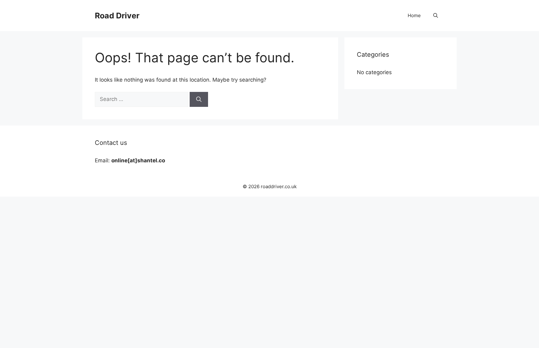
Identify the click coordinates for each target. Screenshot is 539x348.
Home (414, 15)
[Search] (199, 99)
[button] (435, 15)
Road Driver (117, 15)
